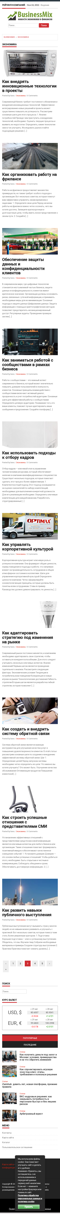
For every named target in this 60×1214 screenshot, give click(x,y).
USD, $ (15, 1012)
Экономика (23, 37)
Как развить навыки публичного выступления (26, 912)
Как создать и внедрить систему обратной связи (26, 731)
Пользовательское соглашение (17, 1147)
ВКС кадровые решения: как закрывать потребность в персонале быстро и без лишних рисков (38, 1100)
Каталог (6, 1142)
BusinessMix (9, 37)
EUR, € (15, 1023)
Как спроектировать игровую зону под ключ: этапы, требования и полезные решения (38, 1072)
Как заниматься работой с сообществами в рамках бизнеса (27, 365)
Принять (29, 1207)
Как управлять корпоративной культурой (27, 546)
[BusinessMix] (30, 16)
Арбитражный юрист (31, 1113)
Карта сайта (8, 1137)
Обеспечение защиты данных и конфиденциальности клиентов (23, 266)
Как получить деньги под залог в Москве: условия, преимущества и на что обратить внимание (38, 1057)
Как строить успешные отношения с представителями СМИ (24, 822)
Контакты (7, 1133)
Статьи (22, 1052)
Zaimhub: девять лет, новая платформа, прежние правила (29, 1085)
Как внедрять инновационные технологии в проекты (29, 86)
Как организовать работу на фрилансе (29, 176)
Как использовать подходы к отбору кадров (29, 455)
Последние (30, 1045)
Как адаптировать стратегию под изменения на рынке (27, 637)
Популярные (30, 1038)
